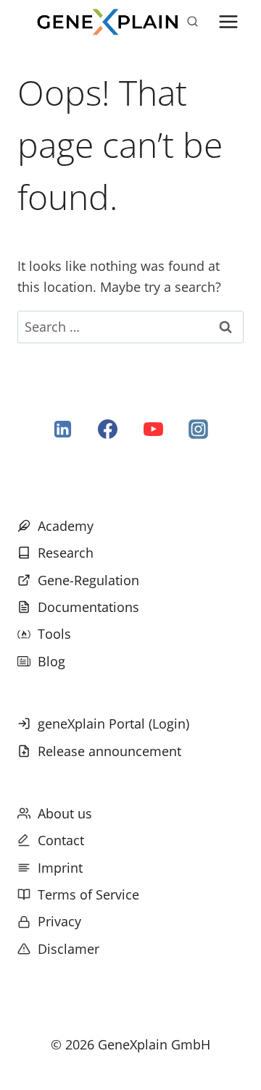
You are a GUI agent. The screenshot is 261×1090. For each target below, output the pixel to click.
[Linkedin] (63, 429)
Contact (61, 840)
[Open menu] (229, 21)
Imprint (60, 867)
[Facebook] (108, 429)
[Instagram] (198, 429)
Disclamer (68, 948)
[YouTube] (153, 429)
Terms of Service (88, 894)
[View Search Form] (192, 21)
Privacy (59, 921)
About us (65, 813)
